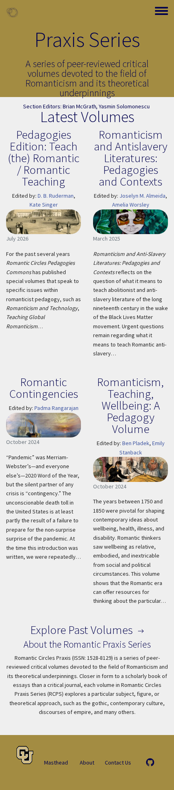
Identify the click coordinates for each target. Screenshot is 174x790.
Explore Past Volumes (82, 629)
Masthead (56, 762)
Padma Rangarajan (56, 408)
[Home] (12, 12)
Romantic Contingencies (43, 387)
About (87, 762)
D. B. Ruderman (56, 195)
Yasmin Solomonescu (124, 106)
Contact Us (118, 762)
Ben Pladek (135, 443)
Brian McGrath (79, 106)
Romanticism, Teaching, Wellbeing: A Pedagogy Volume (130, 405)
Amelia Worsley (130, 204)
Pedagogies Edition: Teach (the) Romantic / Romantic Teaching (43, 158)
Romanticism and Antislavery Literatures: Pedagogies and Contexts (131, 158)
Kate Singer (44, 204)
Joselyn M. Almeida (142, 195)
